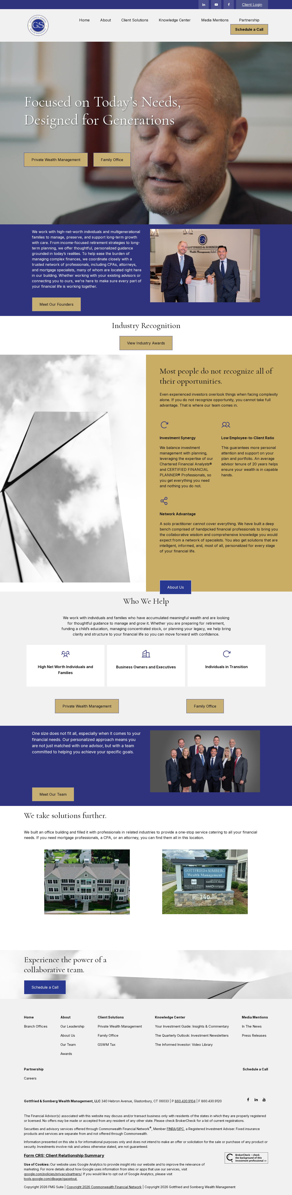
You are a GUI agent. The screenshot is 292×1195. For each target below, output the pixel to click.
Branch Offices (35, 1026)
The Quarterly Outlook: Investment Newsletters (192, 1035)
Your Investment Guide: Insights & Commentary (192, 1026)
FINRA (171, 1129)
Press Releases (254, 1035)
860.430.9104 (185, 1101)
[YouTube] (216, 4)
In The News (252, 1026)
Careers (30, 1078)
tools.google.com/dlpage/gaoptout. (50, 1179)
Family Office (112, 159)
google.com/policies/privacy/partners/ (52, 1174)
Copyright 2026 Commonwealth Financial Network (104, 1187)
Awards (66, 1053)
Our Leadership (72, 1026)
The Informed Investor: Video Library (184, 1044)
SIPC (180, 1129)
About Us (67, 1035)
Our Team (68, 1044)
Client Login (252, 4)
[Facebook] (229, 4)
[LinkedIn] (203, 4)
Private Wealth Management (55, 159)
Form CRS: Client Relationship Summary (64, 1155)
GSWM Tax (106, 1044)
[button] (84, 20)
